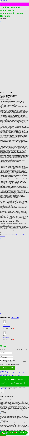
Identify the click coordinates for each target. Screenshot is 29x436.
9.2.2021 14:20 (6, 337)
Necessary (4, 412)
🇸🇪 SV (11, 432)
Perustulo (12, 378)
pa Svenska (20, 379)
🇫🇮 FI (3, 432)
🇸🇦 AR (20, 432)
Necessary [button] (2, 411)
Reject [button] (13, 388)
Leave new (15, 318)
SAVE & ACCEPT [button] (4, 429)
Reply (4, 330)
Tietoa (23, 378)
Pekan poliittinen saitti (12, 234)
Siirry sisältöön (3, 0)
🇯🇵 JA (24, 432)
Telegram (14, 382)
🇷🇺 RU (15, 432)
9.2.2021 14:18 (6, 326)
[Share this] (0, 313)
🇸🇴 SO (7, 433)
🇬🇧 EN (7, 432)
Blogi (18, 378)
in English (13, 379)
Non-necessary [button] (3, 420)
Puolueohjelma (4, 378)
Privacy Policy (3, 388)
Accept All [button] (9, 388)
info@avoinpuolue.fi (7, 382)
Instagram (24, 382)
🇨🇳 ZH (3, 433)
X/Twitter (19, 382)
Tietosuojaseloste (24, 383)
